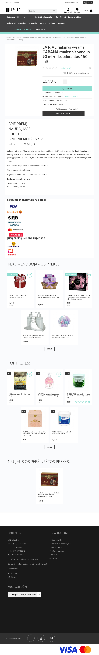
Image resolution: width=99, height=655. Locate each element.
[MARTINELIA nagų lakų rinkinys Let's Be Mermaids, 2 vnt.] (64, 321)
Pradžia (8, 38)
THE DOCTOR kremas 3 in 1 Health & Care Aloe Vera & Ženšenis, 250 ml (78, 396)
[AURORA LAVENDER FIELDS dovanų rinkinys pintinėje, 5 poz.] (49, 282)
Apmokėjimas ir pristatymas (60, 544)
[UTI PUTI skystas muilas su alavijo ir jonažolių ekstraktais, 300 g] (49, 381)
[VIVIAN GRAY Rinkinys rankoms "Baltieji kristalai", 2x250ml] (34, 321)
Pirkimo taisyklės (56, 540)
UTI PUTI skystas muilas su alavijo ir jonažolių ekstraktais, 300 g (49, 395)
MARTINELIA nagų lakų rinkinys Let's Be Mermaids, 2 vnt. (62, 336)
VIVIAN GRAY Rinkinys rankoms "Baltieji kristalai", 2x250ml (33, 336)
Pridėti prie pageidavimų (78, 73)
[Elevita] (13, 10)
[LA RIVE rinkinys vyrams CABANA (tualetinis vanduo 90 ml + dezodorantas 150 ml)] (49, 479)
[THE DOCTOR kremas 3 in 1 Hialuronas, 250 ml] (64, 418)
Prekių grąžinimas (56, 547)
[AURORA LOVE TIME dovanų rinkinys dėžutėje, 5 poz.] (20, 282)
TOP (8, 374)
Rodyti (49, 349)
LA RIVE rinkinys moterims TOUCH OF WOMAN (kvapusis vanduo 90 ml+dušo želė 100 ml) (78, 297)
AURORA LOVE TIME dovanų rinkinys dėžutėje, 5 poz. (18, 296)
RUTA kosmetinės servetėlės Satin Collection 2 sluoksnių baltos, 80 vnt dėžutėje (34, 433)
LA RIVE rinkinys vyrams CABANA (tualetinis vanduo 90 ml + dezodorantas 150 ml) (49, 494)
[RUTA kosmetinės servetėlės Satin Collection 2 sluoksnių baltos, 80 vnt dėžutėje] (34, 418)
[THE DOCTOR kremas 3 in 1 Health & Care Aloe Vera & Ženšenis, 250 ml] (78, 381)
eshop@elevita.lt (71, 2)
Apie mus (53, 558)
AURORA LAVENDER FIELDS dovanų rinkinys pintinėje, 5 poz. (49, 296)
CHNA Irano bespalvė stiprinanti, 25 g (20, 395)
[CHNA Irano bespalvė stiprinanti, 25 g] (20, 381)
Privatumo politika (57, 551)
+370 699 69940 (12, 2)
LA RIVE (61, 104)
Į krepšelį (69, 88)
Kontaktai (53, 554)
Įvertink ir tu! (65, 68)
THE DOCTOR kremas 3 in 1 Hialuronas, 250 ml (61, 433)
